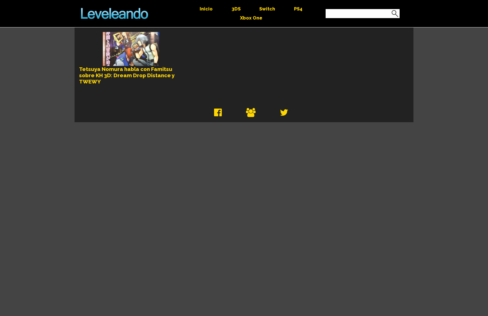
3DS (236, 9)
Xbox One (251, 18)
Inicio (206, 9)
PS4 (298, 9)
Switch (267, 9)
